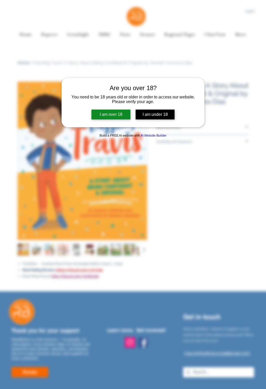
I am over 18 (111, 114)
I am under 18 (155, 114)
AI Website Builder (154, 135)
